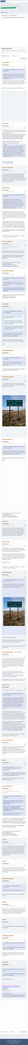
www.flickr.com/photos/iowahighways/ (10, 266)
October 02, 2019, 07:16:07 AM (8, 939)
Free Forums (16, 1043)
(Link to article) (5, 562)
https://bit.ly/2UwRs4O (12, 676)
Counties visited (9, 161)
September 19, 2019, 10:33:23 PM (8, 688)
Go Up (2, 1031)
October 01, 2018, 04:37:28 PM (8, 66)
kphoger (6, 962)
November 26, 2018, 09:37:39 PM (8, 443)
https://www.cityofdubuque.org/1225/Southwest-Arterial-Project (13, 230)
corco (16, 17)
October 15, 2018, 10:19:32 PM (8, 127)
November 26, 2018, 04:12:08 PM (8, 380)
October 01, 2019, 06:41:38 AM (8, 882)
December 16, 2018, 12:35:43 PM (8, 545)
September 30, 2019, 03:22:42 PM (8, 764)
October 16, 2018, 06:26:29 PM (8, 191)
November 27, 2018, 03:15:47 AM (8, 525)
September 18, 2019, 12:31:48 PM (8, 655)
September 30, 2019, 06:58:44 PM (8, 789)
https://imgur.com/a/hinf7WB (9, 297)
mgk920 (6, 304)
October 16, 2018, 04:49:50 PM (8, 171)
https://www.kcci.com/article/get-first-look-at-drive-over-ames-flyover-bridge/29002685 (12, 729)
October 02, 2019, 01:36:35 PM (8, 965)
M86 (5, 919)
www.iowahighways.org (7, 263)
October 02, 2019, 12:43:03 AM (8, 923)
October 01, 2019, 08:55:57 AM (8, 906)
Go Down (3, 56)
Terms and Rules (13, 1040)
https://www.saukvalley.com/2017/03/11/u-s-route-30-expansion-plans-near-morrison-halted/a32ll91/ (12, 768)
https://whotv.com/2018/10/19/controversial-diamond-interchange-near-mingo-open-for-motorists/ (12, 257)
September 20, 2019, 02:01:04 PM (8, 744)
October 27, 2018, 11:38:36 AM (8, 354)
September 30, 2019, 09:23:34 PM (8, 843)
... (17, 56)
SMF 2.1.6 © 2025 (10, 1041)
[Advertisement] (14, 33)
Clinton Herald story (11, 827)
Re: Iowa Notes (5, 64)
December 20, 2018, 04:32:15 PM (8, 576)
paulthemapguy (8, 652)
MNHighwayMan (9, 271)
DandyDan (7, 62)
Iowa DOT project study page (18, 822)
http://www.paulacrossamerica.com (14, 672)
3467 (5, 760)
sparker (6, 521)
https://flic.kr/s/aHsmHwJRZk (17, 675)
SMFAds (11, 1043)
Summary (11, 163)
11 (18, 56)
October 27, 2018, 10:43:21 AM (8, 307)
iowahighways (8, 241)
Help (8, 1040)
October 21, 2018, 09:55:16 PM (8, 245)
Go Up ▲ (19, 1040)
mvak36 (6, 123)
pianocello (7, 188)
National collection (6, 679)
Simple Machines (17, 1041)
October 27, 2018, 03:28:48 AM (8, 274)
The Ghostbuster (8, 167)
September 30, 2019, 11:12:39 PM (8, 865)
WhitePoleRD (7, 572)
